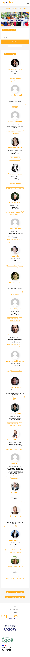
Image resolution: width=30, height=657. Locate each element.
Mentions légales (14, 609)
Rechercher (15, 41)
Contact (14, 606)
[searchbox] (15, 33)
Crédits (15, 612)
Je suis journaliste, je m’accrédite (15, 592)
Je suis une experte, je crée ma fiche (15, 597)
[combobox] (15, 31)
